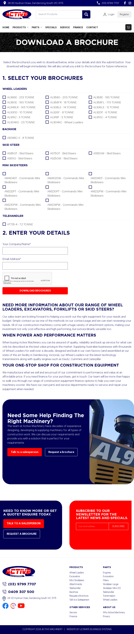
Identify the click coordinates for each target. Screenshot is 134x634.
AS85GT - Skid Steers (20, 153)
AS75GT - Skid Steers (63, 153)
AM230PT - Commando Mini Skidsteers (64, 193)
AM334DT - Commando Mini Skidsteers (108, 180)
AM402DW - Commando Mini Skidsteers (65, 180)
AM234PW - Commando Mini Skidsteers (65, 206)
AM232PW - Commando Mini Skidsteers (108, 193)
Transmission (109, 596)
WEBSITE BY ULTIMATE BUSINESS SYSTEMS (89, 629)
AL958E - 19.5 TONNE (106, 97)
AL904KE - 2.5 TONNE (21, 122)
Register (124, 14)
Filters (106, 580)
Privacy (106, 616)
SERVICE (65, 27)
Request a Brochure (78, 596)
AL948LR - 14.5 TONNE (21, 107)
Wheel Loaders (76, 573)
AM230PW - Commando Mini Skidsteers (22, 206)
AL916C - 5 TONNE (19, 117)
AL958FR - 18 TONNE (63, 102)
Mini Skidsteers (76, 580)
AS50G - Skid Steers (19, 158)
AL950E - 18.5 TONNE (20, 102)
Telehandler (75, 588)
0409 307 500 (21, 592)
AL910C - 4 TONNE (105, 117)
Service (73, 612)
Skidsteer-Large (110, 584)
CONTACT (92, 27)
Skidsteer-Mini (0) (112, 588)
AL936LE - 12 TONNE (106, 107)
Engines (107, 573)
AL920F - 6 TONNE (105, 112)
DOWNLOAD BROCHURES (35, 290)
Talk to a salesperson (24, 452)
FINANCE (78, 27)
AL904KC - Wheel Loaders (66, 122)
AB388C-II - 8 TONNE (20, 137)
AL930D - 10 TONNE (20, 112)
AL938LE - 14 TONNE (63, 107)
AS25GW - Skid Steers (63, 158)
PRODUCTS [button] (19, 27)
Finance (73, 616)
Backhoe (73, 592)
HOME (5, 27)
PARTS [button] (35, 27)
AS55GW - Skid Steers (107, 153)
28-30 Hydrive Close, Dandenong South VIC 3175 (31, 598)
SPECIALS (51, 27)
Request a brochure (61, 452)
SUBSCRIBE (118, 526)
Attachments (75, 584)
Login (111, 14)
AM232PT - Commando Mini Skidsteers (21, 193)
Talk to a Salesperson (79, 600)
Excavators (74, 576)
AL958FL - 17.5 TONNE (107, 102)
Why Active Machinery (114, 612)
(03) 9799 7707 (22, 584)
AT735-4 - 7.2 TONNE (20, 224)
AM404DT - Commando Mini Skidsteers (22, 180)
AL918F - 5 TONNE (61, 117)
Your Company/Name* (16, 244)
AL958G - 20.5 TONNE (64, 97)
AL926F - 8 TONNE (62, 112)
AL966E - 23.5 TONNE (20, 97)
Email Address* (11, 259)
